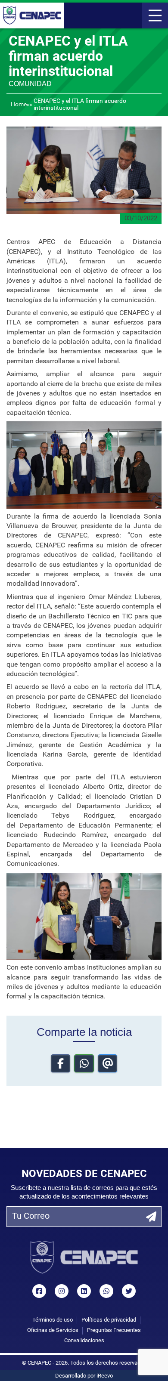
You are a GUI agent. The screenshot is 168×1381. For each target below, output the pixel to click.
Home (19, 105)
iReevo (104, 1376)
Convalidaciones (84, 1341)
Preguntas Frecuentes (114, 1330)
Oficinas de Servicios (52, 1330)
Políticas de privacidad (108, 1320)
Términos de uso (52, 1320)
